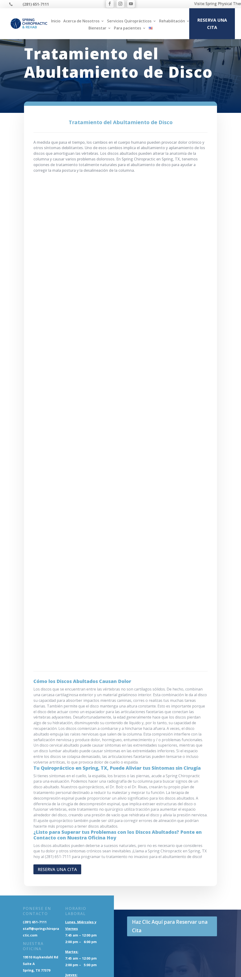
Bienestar (97, 28)
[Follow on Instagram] (120, 4)
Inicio (55, 21)
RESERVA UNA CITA (212, 23)
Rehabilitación (172, 21)
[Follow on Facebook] (110, 4)
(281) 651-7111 (35, 922)
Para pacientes (127, 28)
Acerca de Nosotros (81, 21)
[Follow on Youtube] (131, 4)
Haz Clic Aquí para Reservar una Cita (170, 926)
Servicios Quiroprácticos (129, 21)
